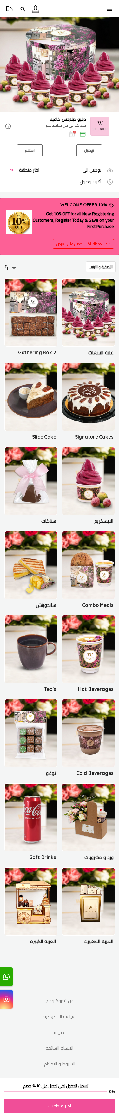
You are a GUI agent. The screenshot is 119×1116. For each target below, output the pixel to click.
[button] (59, 126)
